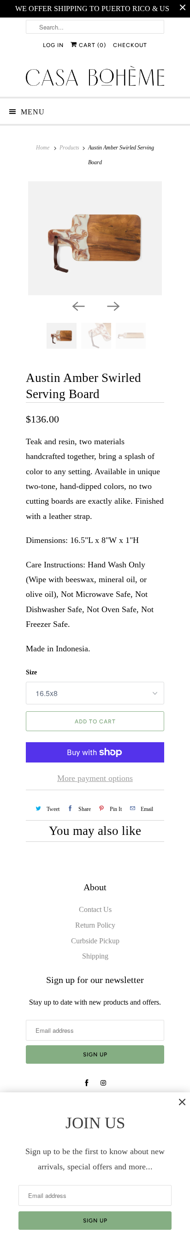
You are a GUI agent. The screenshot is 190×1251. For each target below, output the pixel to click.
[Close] (182, 1102)
